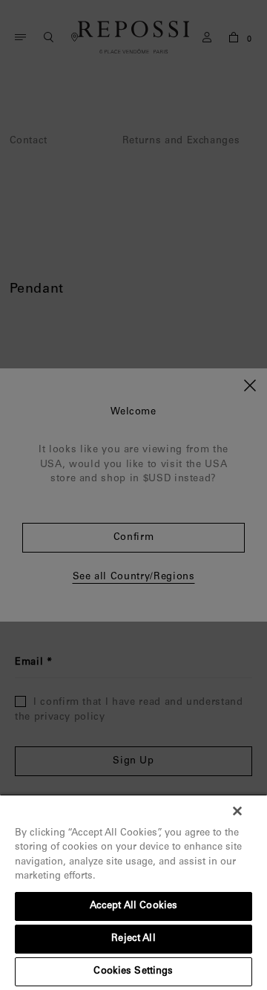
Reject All (133, 939)
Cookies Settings (133, 972)
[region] (133, 892)
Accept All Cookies (133, 906)
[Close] (237, 811)
